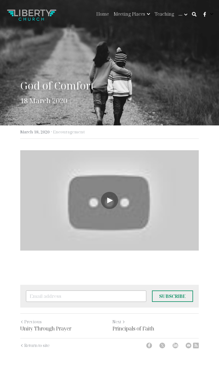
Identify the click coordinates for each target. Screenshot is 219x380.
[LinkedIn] (175, 345)
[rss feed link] (196, 345)
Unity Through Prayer (45, 328)
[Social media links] (204, 14)
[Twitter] (162, 345)
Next (116, 321)
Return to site (37, 345)
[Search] (194, 14)
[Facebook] (149, 345)
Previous (33, 321)
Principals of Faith (133, 328)
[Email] (188, 345)
